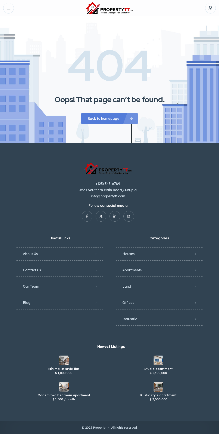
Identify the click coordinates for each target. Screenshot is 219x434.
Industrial (130, 319)
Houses (128, 254)
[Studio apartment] (158, 360)
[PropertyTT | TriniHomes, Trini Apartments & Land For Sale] (109, 8)
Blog (27, 302)
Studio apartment (158, 368)
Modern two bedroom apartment (64, 395)
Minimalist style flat (63, 368)
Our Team (31, 286)
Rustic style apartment (158, 395)
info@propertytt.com (108, 196)
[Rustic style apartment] (158, 387)
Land (126, 286)
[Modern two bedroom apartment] (64, 387)
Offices (128, 302)
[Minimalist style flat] (64, 360)
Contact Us (32, 270)
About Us (30, 254)
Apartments (132, 270)
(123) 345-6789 (108, 184)
